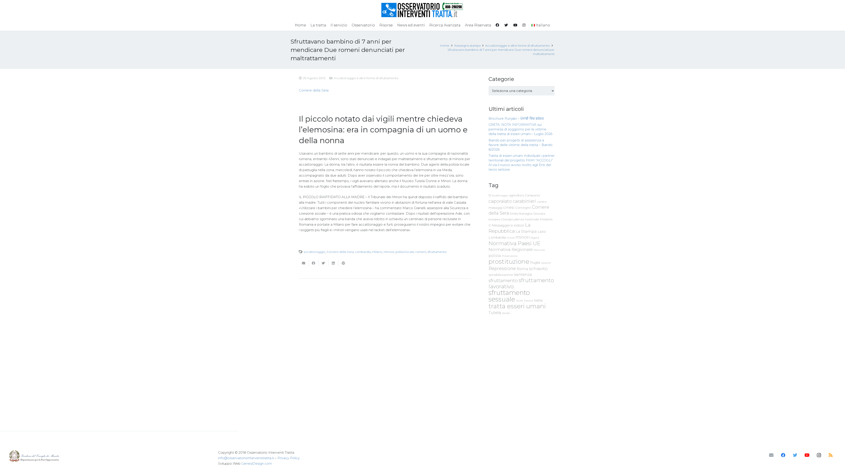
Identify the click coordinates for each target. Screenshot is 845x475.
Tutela (495, 312)
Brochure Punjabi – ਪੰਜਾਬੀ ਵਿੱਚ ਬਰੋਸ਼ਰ (516, 118)
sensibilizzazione (501, 274)
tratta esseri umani (517, 306)
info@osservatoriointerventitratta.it (246, 458)
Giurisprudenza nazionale (520, 219)
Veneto (506, 313)
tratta (538, 300)
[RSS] (830, 455)
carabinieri (524, 201)
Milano (377, 252)
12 (490, 195)
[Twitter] (795, 455)
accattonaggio (314, 252)
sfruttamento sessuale (509, 296)
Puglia (535, 262)
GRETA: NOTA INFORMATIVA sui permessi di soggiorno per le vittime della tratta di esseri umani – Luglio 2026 (520, 129)
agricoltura (516, 195)
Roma (522, 269)
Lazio (542, 232)
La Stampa (526, 231)
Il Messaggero (501, 225)
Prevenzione (509, 256)
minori (523, 237)
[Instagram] (818, 455)
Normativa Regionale (511, 249)
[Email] (771, 455)
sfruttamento (437, 252)
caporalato (500, 201)
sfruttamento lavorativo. (521, 283)
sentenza (523, 274)
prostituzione (509, 261)
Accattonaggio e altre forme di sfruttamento (366, 78)
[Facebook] (783, 455)
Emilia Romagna (521, 213)
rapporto (546, 262)
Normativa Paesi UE (514, 243)
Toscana (528, 300)
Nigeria (535, 237)
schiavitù (538, 268)
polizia (495, 256)
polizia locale (404, 252)
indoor (519, 225)
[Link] (422, 10)
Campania (532, 195)
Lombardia (363, 252)
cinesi (508, 207)
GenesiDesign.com (256, 463)
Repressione (502, 268)
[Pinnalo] (343, 263)
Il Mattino (546, 219)
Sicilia (519, 300)
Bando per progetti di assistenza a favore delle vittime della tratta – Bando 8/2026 (521, 145)
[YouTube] (806, 455)
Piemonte (539, 250)
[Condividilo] (314, 263)
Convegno (523, 207)
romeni (420, 252)
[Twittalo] (324, 263)
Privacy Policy (288, 458)
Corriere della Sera (314, 90)
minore (389, 252)
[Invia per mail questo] (304, 263)
